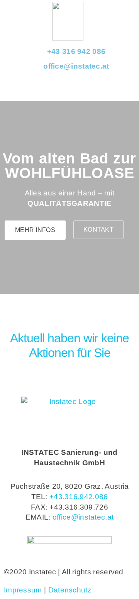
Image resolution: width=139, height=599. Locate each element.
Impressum (23, 590)
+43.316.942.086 (78, 497)
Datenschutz (70, 590)
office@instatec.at (83, 517)
